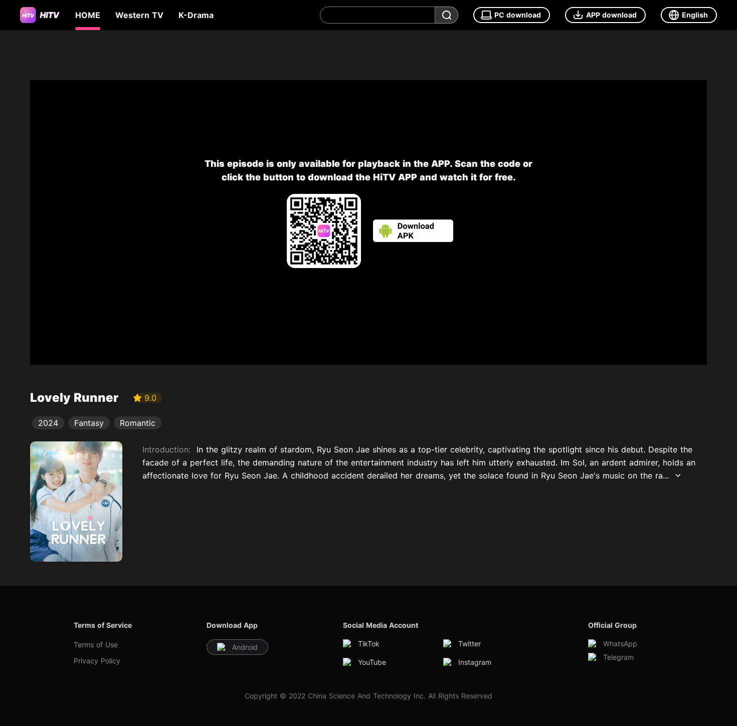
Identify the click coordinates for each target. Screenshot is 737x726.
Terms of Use (96, 644)
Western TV (139, 15)
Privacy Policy (97, 660)
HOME (87, 15)
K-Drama (196, 15)
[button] (605, 15)
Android (245, 647)
